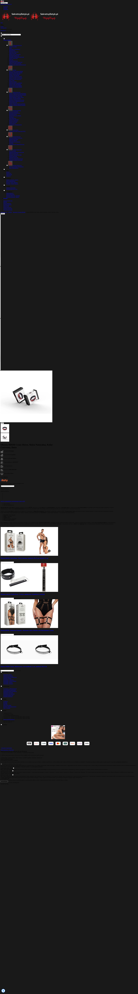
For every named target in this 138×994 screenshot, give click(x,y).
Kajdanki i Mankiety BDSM (15, 72)
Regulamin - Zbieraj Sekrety (9, 681)
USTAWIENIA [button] (4, 781)
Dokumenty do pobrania (9, 694)
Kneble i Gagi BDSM (14, 75)
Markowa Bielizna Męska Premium (17, 105)
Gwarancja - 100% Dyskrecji (10, 688)
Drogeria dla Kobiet (13, 111)
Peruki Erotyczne (13, 102)
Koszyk (3, 30)
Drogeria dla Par (13, 114)
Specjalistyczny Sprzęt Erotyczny (16, 144)
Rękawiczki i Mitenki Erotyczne (16, 101)
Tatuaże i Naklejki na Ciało (15, 155)
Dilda (10, 48)
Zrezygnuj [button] (10, 759)
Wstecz (2, 213)
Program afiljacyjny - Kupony (13, 195)
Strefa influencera (10, 194)
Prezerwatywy (12, 123)
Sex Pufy (11, 143)
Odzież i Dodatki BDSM (15, 98)
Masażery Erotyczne (13, 51)
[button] (1, 1)
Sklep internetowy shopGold (7, 750)
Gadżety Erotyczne (7, 208)
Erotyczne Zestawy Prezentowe (16, 166)
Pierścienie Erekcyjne (14, 55)
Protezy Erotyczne (13, 58)
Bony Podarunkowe (13, 168)
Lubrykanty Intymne (14, 119)
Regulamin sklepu (7, 674)
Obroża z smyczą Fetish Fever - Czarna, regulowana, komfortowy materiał (23, 594)
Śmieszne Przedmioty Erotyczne (16, 152)
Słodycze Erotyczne (13, 153)
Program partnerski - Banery (12, 197)
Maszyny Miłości (13, 140)
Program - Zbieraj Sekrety (12, 183)
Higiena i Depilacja (13, 120)
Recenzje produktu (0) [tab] (8, 505)
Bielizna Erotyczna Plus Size (15, 96)
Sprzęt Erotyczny (7, 207)
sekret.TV (8, 176)
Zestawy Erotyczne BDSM (15, 85)
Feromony (11, 117)
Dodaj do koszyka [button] (5, 488)
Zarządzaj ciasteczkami (6, 748)
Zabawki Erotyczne (7, 200)
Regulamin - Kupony (8, 683)
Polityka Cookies (7, 678)
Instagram (5, 9)
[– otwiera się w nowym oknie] (58, 732)
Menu (2, 24)
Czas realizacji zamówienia (9, 690)
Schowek (3, 28)
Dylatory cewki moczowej (15, 79)
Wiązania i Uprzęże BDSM (15, 76)
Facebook (5, 6)
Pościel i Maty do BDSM (15, 84)
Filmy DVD (6, 206)
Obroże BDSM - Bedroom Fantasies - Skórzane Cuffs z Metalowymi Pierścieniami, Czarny (27, 630)
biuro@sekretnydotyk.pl (6, 4)
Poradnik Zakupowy (8, 696)
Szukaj (2, 25)
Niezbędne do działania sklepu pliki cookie (11, 764)
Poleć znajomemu (13, 501)
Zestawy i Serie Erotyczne (15, 63)
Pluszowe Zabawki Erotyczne (16, 158)
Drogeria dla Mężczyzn (14, 113)
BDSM (5, 202)
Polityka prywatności (8, 676)
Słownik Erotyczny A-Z (11, 189)
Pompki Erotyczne (13, 61)
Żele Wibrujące (12, 118)
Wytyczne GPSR (7, 705)
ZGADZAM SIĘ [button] (4, 784)
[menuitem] (59, 103)
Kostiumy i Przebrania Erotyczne (16, 100)
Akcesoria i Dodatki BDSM (15, 87)
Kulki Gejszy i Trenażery (15, 54)
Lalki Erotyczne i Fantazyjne (15, 62)
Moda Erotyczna (7, 203)
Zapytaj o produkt (5, 501)
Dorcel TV (8, 173)
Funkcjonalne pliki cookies (7, 768)
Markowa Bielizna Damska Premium (17, 94)
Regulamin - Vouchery (8, 679)
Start (2, 22)
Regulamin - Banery (8, 682)
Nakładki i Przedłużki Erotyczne (16, 57)
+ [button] (14, 486)
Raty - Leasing (6, 708)
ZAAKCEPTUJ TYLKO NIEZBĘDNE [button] (10, 782)
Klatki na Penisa (13, 81)
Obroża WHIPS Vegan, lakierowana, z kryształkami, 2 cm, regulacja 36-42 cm (24, 666)
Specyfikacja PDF (21, 501)
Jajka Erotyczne (12, 53)
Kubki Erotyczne (13, 156)
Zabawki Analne (13, 46)
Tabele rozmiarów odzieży (12, 180)
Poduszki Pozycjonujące (14, 141)
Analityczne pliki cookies (6, 770)
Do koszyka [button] (18, 562)
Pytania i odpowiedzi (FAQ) (9, 706)
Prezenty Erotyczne (7, 209)
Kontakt (5, 702)
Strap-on (11, 59)
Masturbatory (12, 50)
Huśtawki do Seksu (13, 139)
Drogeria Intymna (7, 204)
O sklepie (5, 701)
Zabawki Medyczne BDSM (15, 83)
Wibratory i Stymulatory (14, 49)
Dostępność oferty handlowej (10, 691)
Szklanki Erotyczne (13, 157)
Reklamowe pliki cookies (6, 775)
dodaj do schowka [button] (5, 491)
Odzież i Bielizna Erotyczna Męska (17, 103)
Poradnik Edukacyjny (8, 695)
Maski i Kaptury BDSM (14, 74)
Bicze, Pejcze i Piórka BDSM (16, 71)
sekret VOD (9, 174)
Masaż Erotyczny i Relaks (15, 115)
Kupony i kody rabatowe (12, 182)
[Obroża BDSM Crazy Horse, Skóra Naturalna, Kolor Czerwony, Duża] (26, 422)
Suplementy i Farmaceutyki (15, 124)
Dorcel (7, 172)
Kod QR (5, 704)
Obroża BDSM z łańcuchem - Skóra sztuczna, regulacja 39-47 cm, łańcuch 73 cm (24, 558)
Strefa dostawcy (10, 193)
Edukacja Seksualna (10, 187)
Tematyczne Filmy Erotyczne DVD (17, 131)
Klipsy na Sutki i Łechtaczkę (15, 77)
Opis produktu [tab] (6, 503)
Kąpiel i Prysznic (13, 122)
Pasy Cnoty (11, 80)
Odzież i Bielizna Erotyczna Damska (17, 93)
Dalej (2, 423)
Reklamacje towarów (8, 692)
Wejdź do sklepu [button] (4, 759)
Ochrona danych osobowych (10, 677)
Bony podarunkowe (10, 181)
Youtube (5, 8)
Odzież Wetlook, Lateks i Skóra (16, 97)
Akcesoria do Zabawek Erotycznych (17, 64)
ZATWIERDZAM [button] (5, 778)
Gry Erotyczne (12, 151)
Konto (2, 26)
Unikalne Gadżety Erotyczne (15, 160)
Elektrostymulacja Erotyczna (15, 138)
